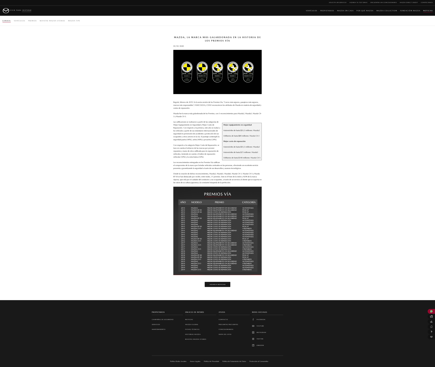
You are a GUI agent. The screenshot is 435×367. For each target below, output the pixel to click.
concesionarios (226, 329)
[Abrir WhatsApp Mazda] (431, 311)
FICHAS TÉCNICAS (192, 329)
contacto (223, 319)
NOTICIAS (189, 319)
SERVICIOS (156, 324)
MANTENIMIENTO (159, 329)
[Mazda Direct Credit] (431, 331)
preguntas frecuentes (228, 324)
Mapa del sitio (225, 334)
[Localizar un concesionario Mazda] (431, 316)
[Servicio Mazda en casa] (431, 326)
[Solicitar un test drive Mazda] (431, 321)
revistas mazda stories (195, 339)
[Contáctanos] (431, 336)
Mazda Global (191, 324)
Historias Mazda (193, 334)
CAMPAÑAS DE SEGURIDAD (163, 319)
